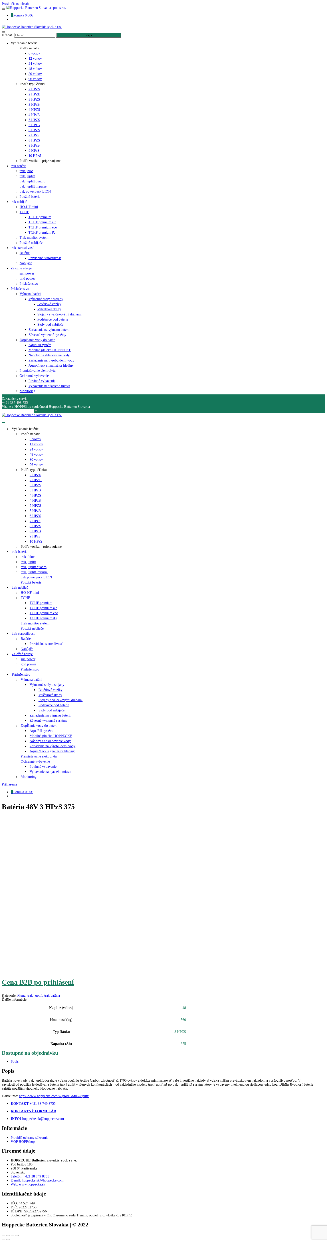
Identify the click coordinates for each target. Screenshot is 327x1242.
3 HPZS (180, 1032)
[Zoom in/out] (17, 1235)
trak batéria (52, 995)
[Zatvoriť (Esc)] (3, 1235)
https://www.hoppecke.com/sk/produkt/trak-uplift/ (54, 1096)
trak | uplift (34, 995)
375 (183, 1044)
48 (184, 1008)
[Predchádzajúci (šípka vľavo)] (3, 1239)
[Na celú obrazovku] (12, 1235)
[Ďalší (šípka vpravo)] (8, 1239)
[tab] (162, 1062)
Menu (21, 995)
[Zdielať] (8, 1235)
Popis (14, 1061)
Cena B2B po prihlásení (38, 982)
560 (183, 1020)
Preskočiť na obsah (15, 4)
